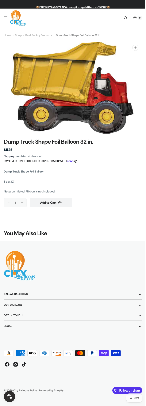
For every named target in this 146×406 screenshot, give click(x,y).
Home (7, 35)
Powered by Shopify (51, 390)
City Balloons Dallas (25, 390)
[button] (6, 18)
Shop (18, 35)
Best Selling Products (38, 35)
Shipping (9, 156)
